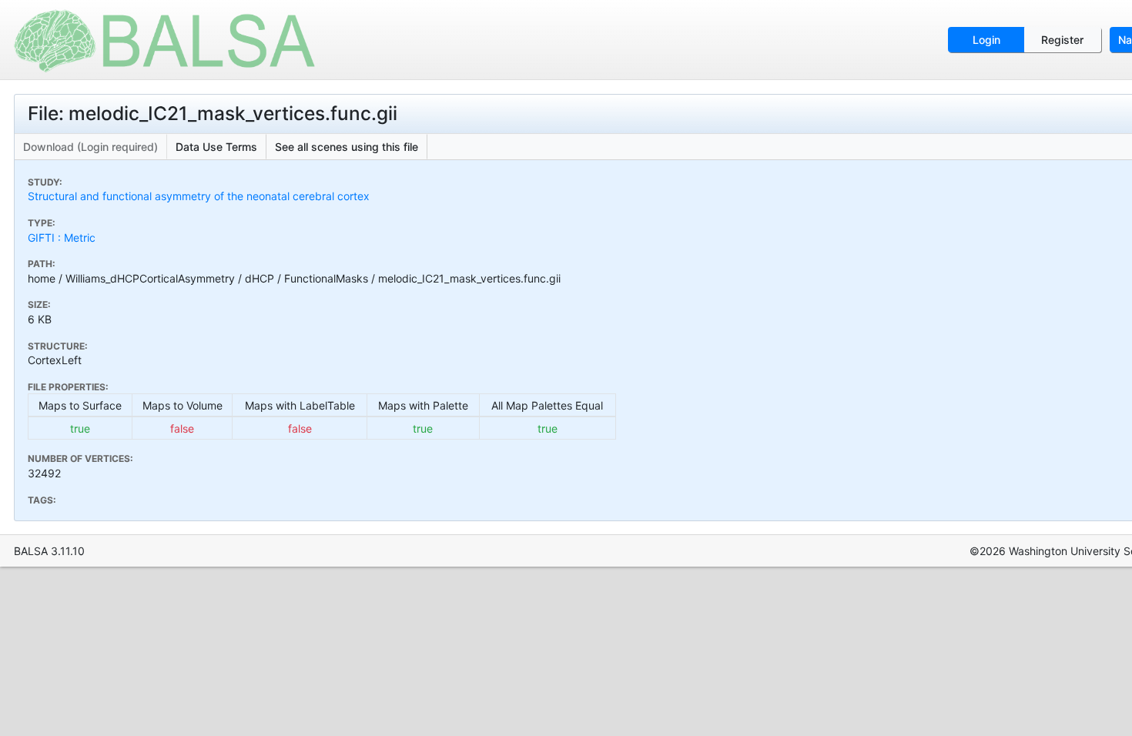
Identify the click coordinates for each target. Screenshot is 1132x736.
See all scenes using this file (346, 146)
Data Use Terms (216, 146)
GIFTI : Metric (61, 237)
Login (986, 39)
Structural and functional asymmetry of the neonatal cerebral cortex (199, 195)
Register (1062, 39)
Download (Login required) (90, 146)
